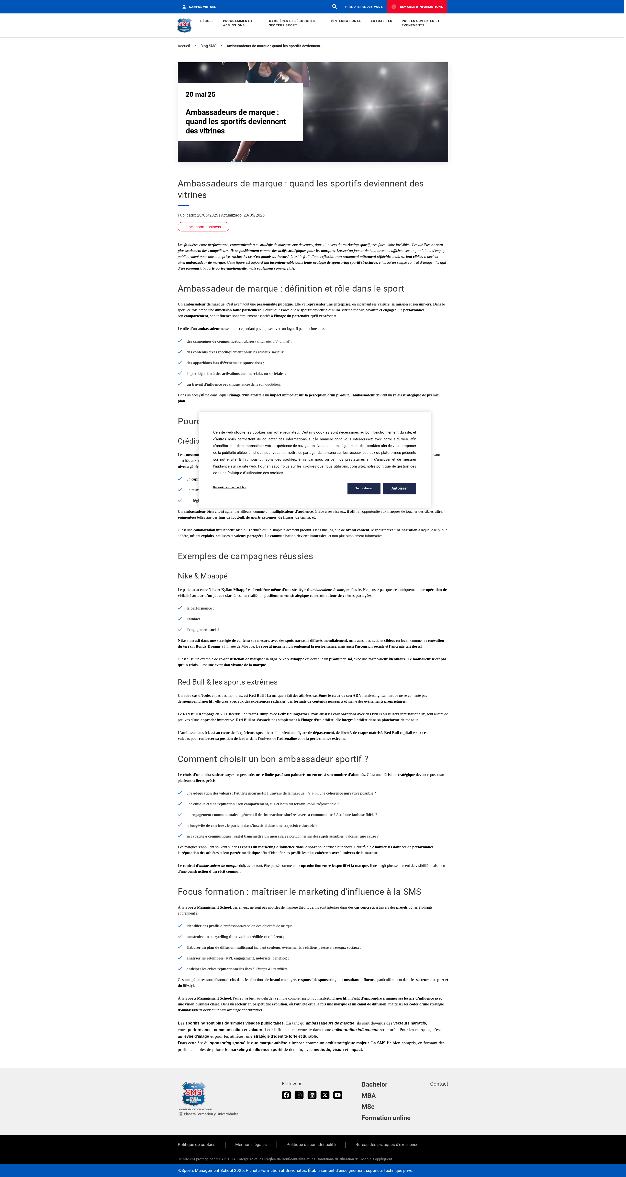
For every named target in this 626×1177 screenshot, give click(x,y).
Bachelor (374, 1084)
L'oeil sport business (203, 227)
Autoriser (399, 488)
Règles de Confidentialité (284, 1159)
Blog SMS (208, 46)
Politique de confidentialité (311, 1144)
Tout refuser (364, 488)
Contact (439, 1084)
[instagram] (299, 1095)
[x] (325, 1095)
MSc (368, 1106)
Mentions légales (251, 1144)
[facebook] (286, 1095)
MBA (369, 1095)
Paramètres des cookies (229, 487)
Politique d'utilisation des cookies (255, 473)
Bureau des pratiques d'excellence (387, 1144)
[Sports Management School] (184, 25)
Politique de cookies (196, 1144)
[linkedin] (312, 1095)
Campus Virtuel (202, 7)
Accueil (184, 46)
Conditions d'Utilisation (335, 1159)
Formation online (386, 1118)
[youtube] (337, 1095)
